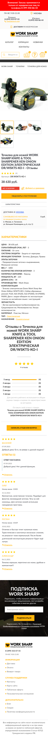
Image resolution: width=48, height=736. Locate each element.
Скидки (10, 708)
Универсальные (22, 319)
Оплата (10, 668)
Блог (9, 704)
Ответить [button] (8, 475)
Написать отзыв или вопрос (24, 428)
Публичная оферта (15, 690)
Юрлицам (23, 42)
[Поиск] (4, 54)
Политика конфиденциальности (21, 712)
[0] (42, 54)
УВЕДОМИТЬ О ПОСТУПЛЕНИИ (24, 196)
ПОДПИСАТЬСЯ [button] (24, 618)
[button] (12, 21)
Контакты (24, 47)
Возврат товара (13, 672)
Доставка (11, 664)
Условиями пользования (30, 626)
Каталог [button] (9, 42)
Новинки (38, 42)
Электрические (13, 316)
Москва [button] (20, 212)
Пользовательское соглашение (20, 694)
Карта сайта (12, 686)
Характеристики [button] (12, 204)
